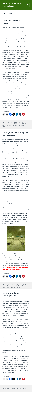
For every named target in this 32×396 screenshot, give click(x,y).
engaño (15, 388)
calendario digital (13, 123)
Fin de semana (19, 284)
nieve (25, 285)
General (25, 284)
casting (8, 388)
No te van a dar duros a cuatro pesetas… (13, 294)
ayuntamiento (5, 123)
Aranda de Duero (6, 285)
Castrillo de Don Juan (15, 285)
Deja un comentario (8, 126)
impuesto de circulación (12, 125)
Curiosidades (18, 122)
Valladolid (4, 287)
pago (24, 125)
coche (18, 123)
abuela (25, 387)
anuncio (4, 388)
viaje (8, 287)
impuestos (20, 125)
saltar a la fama (12, 301)
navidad (19, 388)
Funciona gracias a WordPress (8, 394)
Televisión (23, 388)
